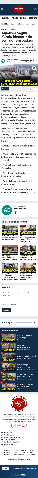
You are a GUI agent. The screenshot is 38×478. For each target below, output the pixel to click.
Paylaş (6, 89)
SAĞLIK (13, 29)
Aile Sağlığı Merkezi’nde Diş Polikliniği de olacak (9, 257)
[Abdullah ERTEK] (7, 210)
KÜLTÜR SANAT (19, 455)
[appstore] (13, 460)
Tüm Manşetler (9, 439)
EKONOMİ (33, 18)
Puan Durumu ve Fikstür (12, 437)
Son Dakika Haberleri (11, 442)
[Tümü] (35, 322)
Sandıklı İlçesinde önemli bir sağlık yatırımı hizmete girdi (28, 257)
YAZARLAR (31, 455)
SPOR (24, 452)
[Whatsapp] (26, 426)
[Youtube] (23, 426)
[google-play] (24, 460)
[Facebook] (11, 426)
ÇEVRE (32, 450)
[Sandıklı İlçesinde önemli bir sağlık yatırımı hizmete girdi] (28, 250)
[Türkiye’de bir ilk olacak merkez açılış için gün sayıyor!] (10, 230)
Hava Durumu (8, 432)
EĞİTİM (23, 18)
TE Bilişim (24, 475)
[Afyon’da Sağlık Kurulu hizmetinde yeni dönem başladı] (19, 75)
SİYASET (31, 452)
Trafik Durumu (9, 435)
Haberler (4, 29)
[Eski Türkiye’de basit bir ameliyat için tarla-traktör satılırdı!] (28, 268)
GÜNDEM (5, 18)
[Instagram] (19, 426)
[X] (15, 426)
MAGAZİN (7, 455)
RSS (6, 468)
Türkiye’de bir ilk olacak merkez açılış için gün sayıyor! (9, 237)
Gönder (6, 310)
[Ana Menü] (2, 9)
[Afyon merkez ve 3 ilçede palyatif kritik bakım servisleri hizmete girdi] (28, 230)
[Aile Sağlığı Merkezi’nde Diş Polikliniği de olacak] (10, 250)
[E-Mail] (15, 213)
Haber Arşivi (8, 444)
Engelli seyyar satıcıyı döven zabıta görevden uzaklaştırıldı (19, 24)
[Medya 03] (19, 9)
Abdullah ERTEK (20, 209)
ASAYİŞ (15, 18)
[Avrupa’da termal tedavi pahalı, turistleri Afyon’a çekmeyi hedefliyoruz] (10, 268)
